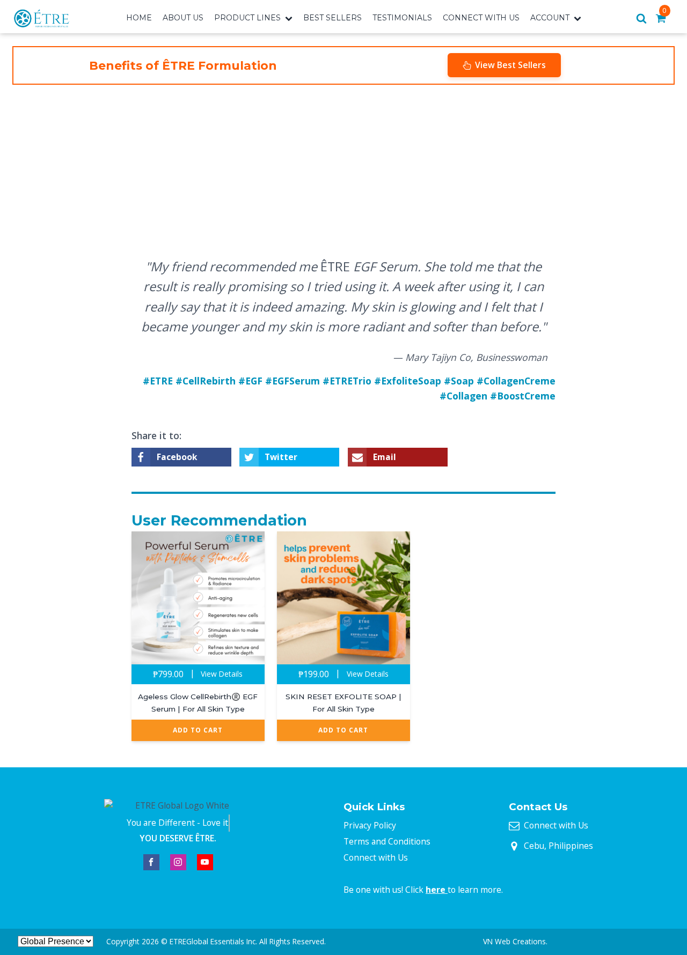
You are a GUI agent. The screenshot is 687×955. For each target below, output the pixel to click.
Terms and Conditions (387, 841)
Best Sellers (332, 18)
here (437, 889)
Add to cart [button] (198, 730)
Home (139, 18)
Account (549, 18)
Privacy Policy (370, 825)
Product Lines (247, 18)
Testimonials (402, 18)
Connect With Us (481, 18)
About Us (183, 18)
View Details (222, 674)
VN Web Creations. (515, 941)
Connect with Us (376, 857)
